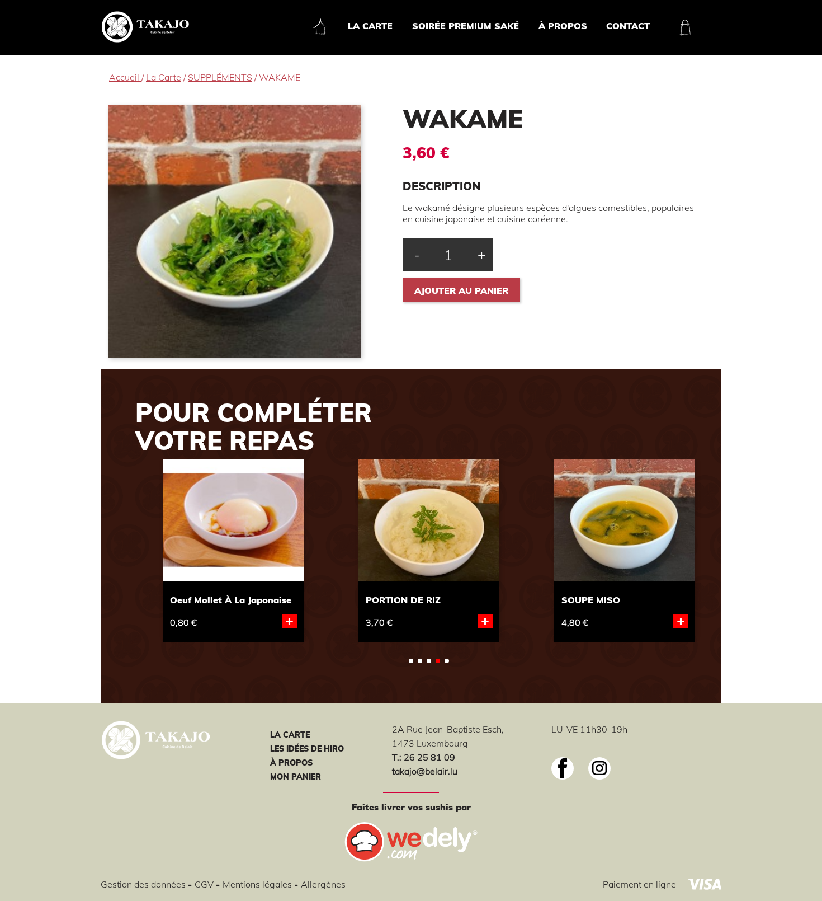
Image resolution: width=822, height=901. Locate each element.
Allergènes (323, 884)
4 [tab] (438, 661)
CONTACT (628, 25)
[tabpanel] (233, 549)
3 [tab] (429, 661)
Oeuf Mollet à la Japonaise (230, 600)
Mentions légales (258, 884)
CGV (205, 884)
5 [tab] (447, 661)
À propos (562, 25)
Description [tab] (441, 186)
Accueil (125, 77)
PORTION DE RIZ (403, 600)
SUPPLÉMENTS (220, 77)
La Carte (370, 25)
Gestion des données (144, 884)
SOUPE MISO (590, 600)
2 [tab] (420, 661)
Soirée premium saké (465, 25)
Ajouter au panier (461, 290)
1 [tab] (411, 661)
